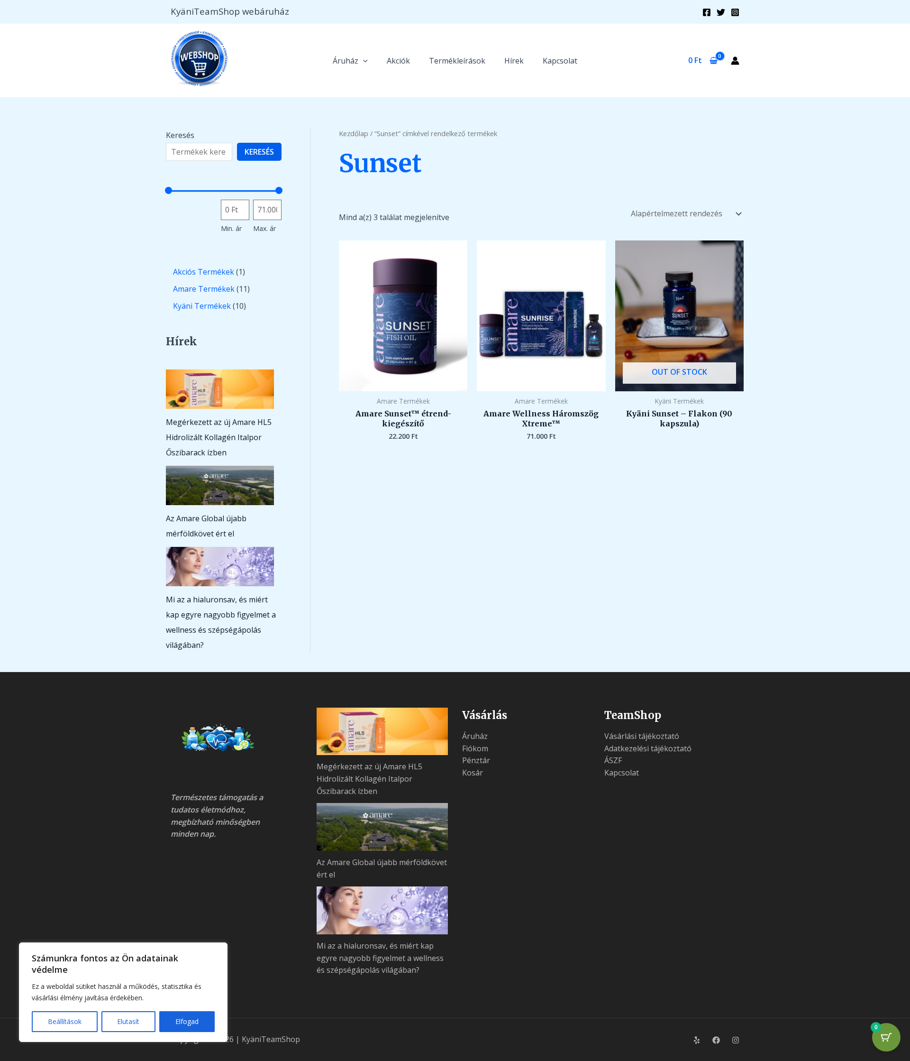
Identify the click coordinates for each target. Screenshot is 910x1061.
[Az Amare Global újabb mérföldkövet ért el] (220, 485)
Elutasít (128, 1021)
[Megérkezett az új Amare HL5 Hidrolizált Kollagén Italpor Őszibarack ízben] (220, 389)
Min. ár (231, 228)
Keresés (180, 135)
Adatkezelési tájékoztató (648, 748)
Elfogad (187, 1021)
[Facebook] (706, 12)
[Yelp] (697, 1040)
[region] (123, 992)
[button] (363, 60)
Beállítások (65, 1021)
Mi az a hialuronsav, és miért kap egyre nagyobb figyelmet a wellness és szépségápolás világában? (380, 958)
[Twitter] (721, 12)
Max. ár (264, 228)
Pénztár (476, 760)
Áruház (345, 60)
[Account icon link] (735, 60)
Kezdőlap (353, 133)
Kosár (472, 772)
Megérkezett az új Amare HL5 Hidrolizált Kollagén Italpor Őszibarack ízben (219, 437)
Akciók (398, 60)
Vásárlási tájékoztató (641, 736)
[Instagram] (735, 12)
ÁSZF (613, 760)
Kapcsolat (560, 60)
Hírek (514, 60)
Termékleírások (457, 60)
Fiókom (475, 748)
